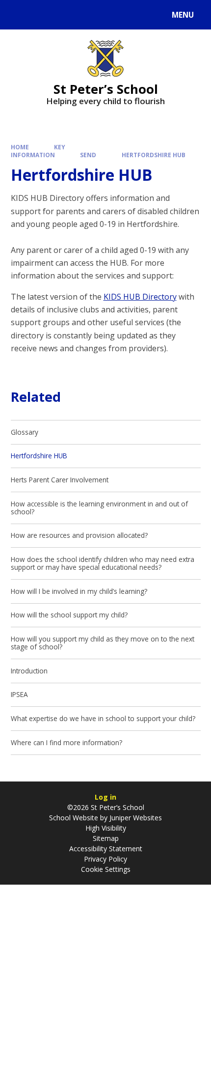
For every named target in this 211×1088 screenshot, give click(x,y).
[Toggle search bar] (19, 14)
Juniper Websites (134, 817)
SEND (88, 155)
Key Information (38, 150)
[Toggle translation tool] (44, 14)
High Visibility (105, 828)
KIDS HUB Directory (140, 296)
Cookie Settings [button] (106, 869)
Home (20, 147)
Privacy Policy (105, 859)
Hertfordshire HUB (153, 155)
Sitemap (106, 838)
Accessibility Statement (105, 848)
